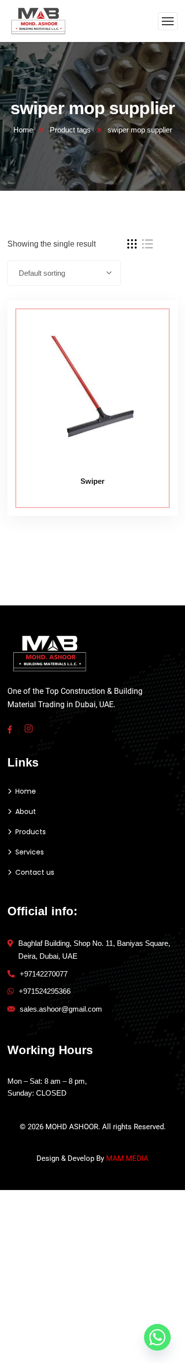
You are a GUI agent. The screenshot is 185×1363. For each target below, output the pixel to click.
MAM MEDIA (127, 1158)
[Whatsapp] (157, 1337)
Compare (151, 322)
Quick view (151, 368)
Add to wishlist (151, 345)
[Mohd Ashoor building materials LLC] (38, 20)
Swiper (92, 481)
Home (23, 130)
